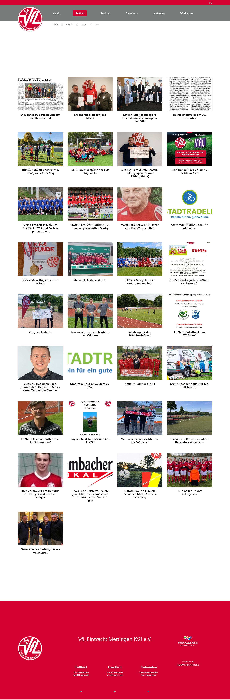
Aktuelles (159, 13)
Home (55, 24)
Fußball (80, 13)
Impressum (188, 661)
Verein (56, 13)
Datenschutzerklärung (188, 664)
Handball (105, 13)
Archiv (83, 24)
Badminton (132, 13)
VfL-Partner (186, 13)
